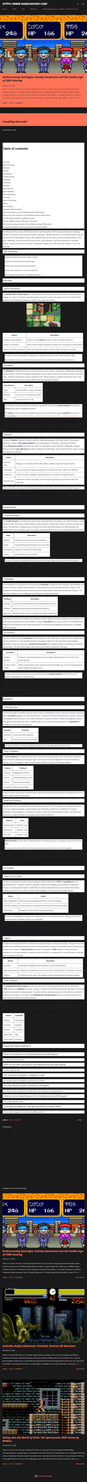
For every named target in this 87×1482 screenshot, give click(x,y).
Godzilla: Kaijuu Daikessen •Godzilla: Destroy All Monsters (39, 1346)
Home (5, 9)
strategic (17, 1120)
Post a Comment (16, 103)
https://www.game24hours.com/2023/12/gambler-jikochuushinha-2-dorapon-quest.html (47, 416)
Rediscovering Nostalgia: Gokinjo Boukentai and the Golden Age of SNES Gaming (43, 78)
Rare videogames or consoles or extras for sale (60, 9)
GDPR (14, 9)
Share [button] (5, 103)
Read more (80, 1277)
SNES (10, 1120)
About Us (33, 9)
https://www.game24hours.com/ (25, 3)
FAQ (23, 9)
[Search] (78, 4)
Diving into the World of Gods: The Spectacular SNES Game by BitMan (41, 1439)
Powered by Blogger (44, 1476)
